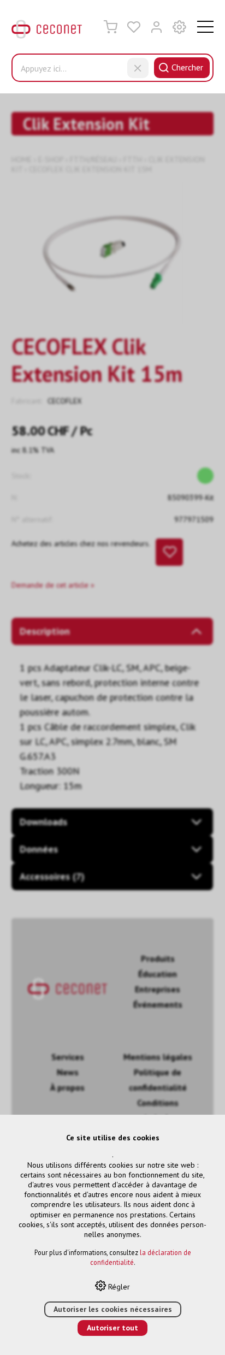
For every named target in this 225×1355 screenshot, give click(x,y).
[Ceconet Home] (46, 32)
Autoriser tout (112, 1328)
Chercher (187, 67)
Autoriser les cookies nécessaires (113, 1309)
